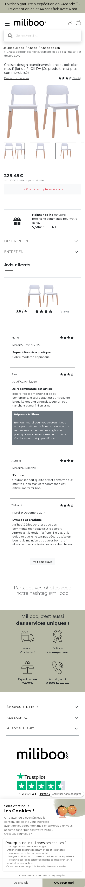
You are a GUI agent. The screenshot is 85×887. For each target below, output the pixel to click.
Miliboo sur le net (20, 728)
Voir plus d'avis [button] (42, 561)
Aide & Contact (18, 717)
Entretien (14, 252)
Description (16, 241)
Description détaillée (16, 78)
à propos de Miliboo (22, 706)
